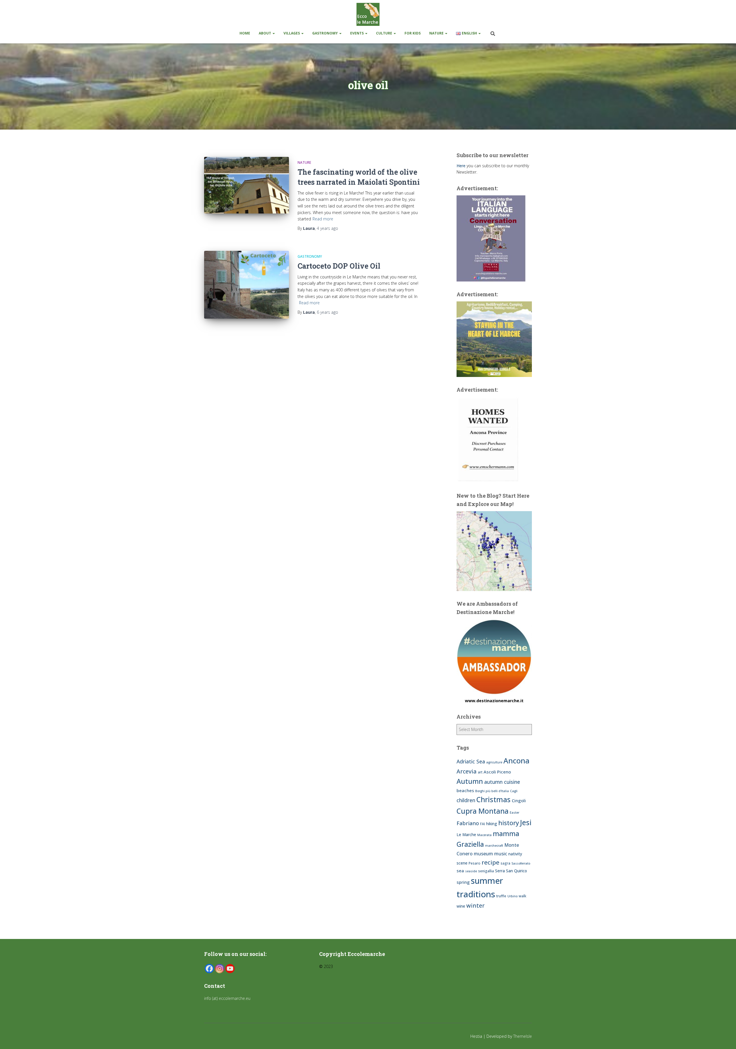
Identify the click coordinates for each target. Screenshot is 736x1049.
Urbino (512, 896)
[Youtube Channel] (230, 968)
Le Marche (466, 834)
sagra (505, 863)
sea (460, 870)
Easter (514, 813)
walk (522, 896)
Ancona (516, 760)
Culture (384, 33)
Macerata (484, 835)
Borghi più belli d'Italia (492, 791)
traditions (476, 894)
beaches (465, 790)
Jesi (526, 822)
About (265, 33)
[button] (273, 33)
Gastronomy (325, 33)
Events (357, 33)
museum (483, 853)
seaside (471, 871)
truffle (501, 896)
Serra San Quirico (511, 870)
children (466, 800)
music (500, 853)
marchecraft (494, 846)
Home (244, 33)
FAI (482, 823)
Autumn (470, 781)
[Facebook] (209, 968)
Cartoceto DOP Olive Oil (339, 266)
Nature (436, 33)
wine (461, 906)
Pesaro (474, 863)
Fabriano (468, 823)
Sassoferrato (520, 863)
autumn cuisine (502, 781)
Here (461, 165)
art (480, 772)
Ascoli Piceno (497, 772)
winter (475, 905)
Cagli (514, 791)
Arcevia (467, 771)
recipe (490, 862)
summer (487, 880)
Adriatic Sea (471, 761)
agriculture (494, 762)
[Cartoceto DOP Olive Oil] (246, 285)
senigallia (486, 871)
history (508, 823)
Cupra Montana (483, 811)
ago (327, 228)
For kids (413, 33)
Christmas (493, 799)
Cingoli (519, 800)
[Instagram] (219, 968)
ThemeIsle (522, 1036)
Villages (292, 33)
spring (463, 882)
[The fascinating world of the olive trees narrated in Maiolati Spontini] (246, 185)
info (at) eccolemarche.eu (228, 998)
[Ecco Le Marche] (368, 14)
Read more (323, 219)
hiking (491, 823)
